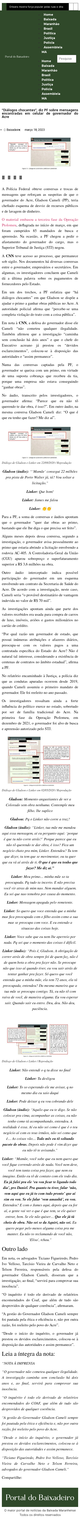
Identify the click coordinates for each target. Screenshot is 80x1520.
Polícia (49, 42)
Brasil (48, 28)
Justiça (49, 38)
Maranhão (51, 24)
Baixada (50, 19)
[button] (43, 56)
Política (50, 33)
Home (48, 14)
